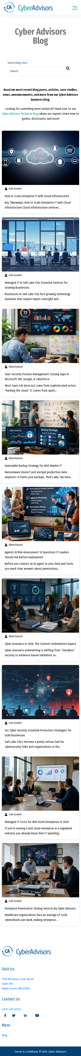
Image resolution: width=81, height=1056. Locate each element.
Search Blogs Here (17, 63)
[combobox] (40, 71)
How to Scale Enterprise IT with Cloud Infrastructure (37, 196)
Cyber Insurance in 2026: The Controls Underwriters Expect (40, 644)
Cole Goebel (15, 188)
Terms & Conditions (27, 1051)
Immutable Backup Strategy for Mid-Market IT (33, 465)
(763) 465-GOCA (11, 1009)
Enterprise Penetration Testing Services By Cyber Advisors (40, 908)
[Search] (68, 68)
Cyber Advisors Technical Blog (20, 113)
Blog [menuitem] (4, 1035)
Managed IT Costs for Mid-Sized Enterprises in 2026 (37, 822)
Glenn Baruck (16, 366)
